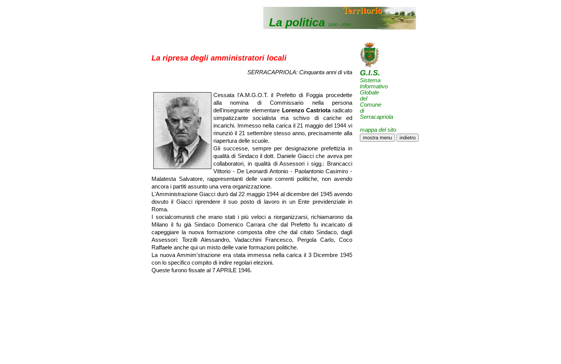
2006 (345, 24)
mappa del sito (378, 129)
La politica (297, 22)
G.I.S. (370, 73)
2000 (332, 24)
